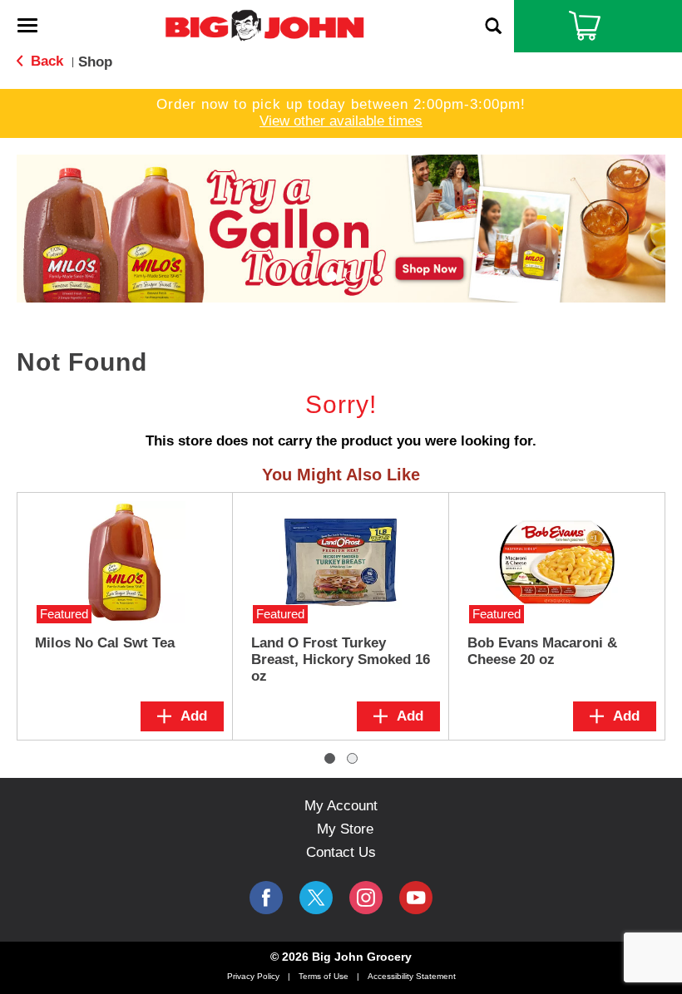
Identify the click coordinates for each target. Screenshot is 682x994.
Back (45, 61)
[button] (341, 227)
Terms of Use (323, 976)
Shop (95, 62)
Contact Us (341, 852)
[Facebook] (266, 897)
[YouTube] (366, 897)
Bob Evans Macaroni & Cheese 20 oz (542, 651)
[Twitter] (316, 897)
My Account (341, 806)
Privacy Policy (253, 976)
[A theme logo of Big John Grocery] (264, 24)
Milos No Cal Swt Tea (105, 643)
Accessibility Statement (412, 976)
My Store (345, 829)
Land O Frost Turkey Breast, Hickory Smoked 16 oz (340, 659)
